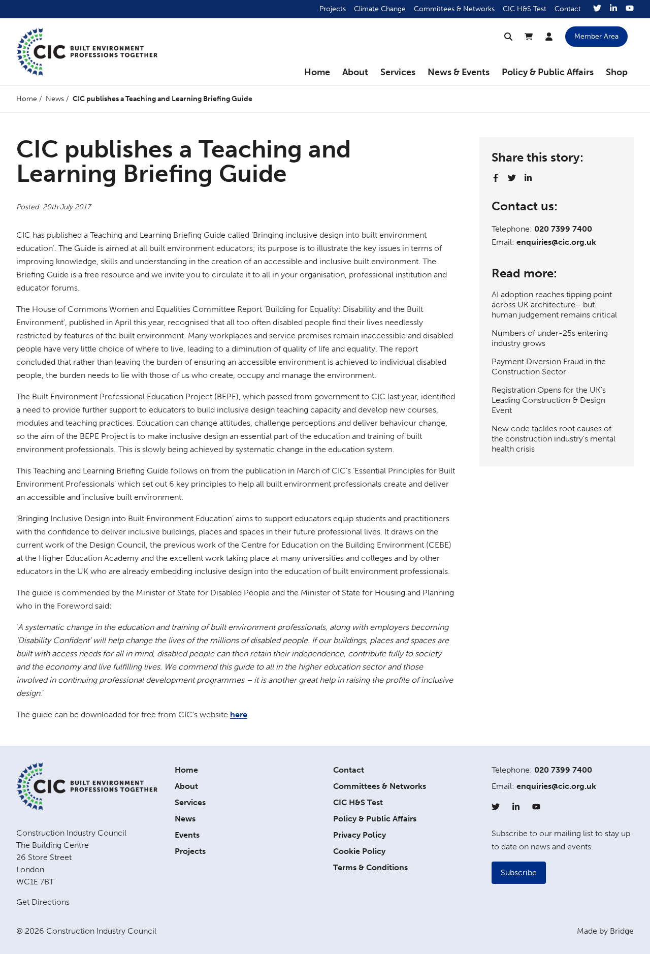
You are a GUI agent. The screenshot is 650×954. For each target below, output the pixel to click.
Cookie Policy (359, 851)
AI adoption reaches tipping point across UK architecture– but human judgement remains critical (554, 305)
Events (187, 835)
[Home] (86, 51)
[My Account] (549, 37)
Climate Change (380, 9)
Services (397, 72)
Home (317, 72)
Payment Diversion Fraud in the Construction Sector (549, 366)
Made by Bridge (605, 931)
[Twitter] (597, 9)
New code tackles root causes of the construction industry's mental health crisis (553, 439)
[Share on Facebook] (496, 178)
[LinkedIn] (613, 9)
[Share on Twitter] (512, 178)
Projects (332, 9)
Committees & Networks (454, 9)
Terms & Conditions (370, 867)
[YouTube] (630, 9)
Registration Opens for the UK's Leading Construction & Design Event (549, 400)
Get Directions (43, 902)
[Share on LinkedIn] (528, 178)
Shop (617, 72)
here (238, 714)
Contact (568, 9)
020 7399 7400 (563, 229)
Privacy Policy (359, 835)
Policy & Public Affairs (548, 72)
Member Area (596, 36)
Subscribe (519, 872)
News (55, 98)
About (355, 72)
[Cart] (529, 37)
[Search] (508, 37)
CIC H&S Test (524, 9)
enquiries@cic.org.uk (556, 242)
